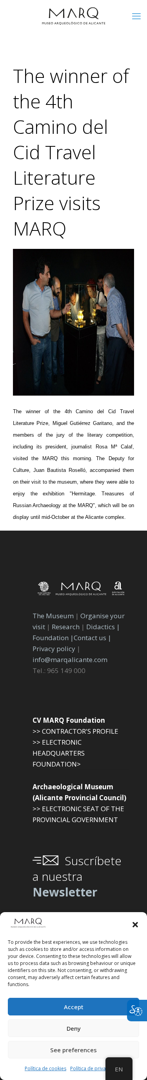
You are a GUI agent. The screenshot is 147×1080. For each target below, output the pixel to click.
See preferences (73, 1050)
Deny (74, 1028)
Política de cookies (45, 1068)
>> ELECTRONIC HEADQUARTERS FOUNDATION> (59, 753)
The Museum (53, 615)
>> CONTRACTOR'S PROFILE (75, 731)
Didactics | (103, 626)
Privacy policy (55, 648)
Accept (73, 1007)
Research (66, 626)
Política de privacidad (94, 1068)
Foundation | (53, 637)
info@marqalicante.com (70, 659)
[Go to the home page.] (73, 15)
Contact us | (92, 637)
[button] (135, 925)
